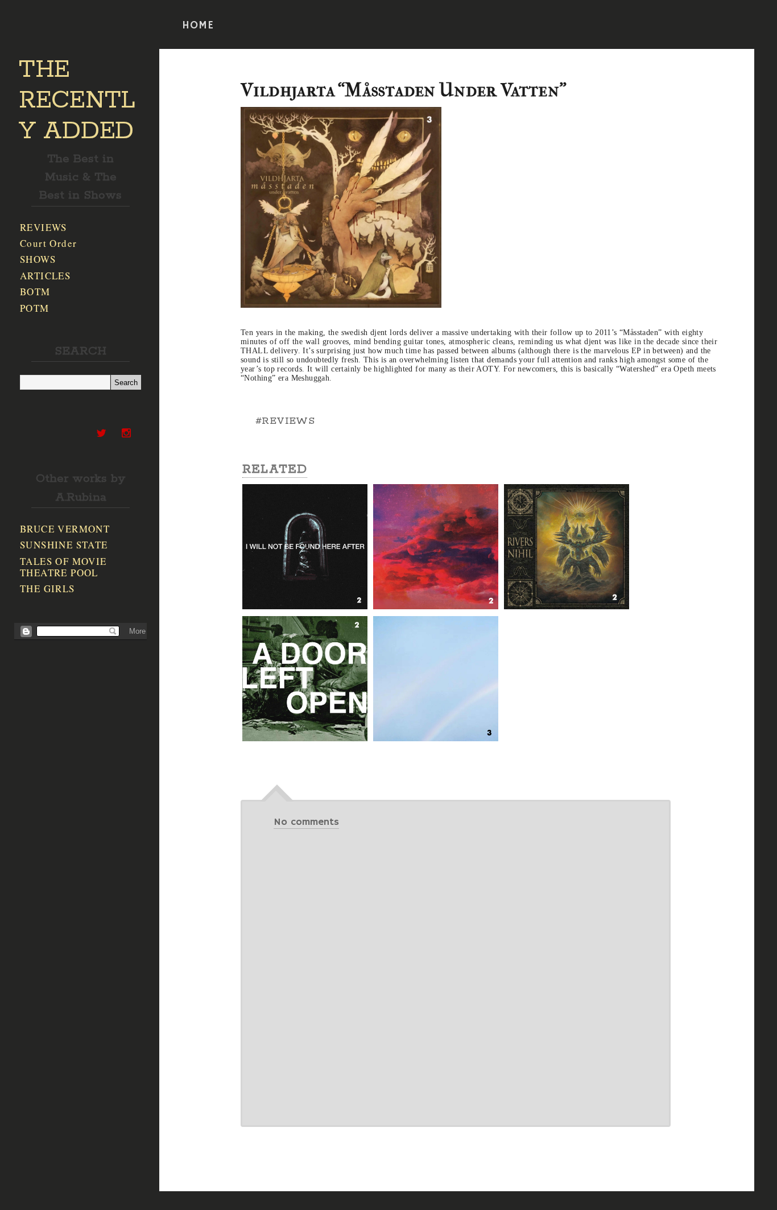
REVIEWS (43, 227)
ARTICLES (45, 275)
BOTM (35, 291)
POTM (34, 308)
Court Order (48, 243)
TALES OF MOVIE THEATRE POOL (63, 567)
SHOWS (38, 259)
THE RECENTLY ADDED (77, 101)
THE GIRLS (47, 588)
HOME (198, 25)
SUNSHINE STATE (64, 544)
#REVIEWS (285, 421)
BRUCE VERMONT (65, 528)
